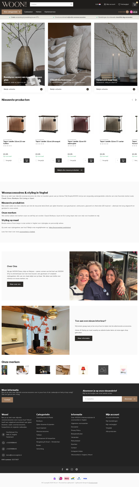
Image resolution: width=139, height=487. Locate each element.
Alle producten (111, 431)
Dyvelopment (93, 483)
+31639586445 (11, 443)
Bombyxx (39, 421)
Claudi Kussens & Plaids (44, 417)
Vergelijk (9, 160)
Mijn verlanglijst (111, 424)
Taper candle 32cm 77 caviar (112, 142)
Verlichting (40, 449)
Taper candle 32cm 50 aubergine (77, 143)
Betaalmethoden (77, 434)
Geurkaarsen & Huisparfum (45, 438)
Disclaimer (74, 427)
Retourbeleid (75, 441)
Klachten (74, 444)
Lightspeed (70, 483)
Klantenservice (50, 12)
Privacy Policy (75, 430)
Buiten (38, 445)
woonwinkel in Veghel (27, 232)
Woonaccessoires (42, 431)
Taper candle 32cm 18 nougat (48, 142)
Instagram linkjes (77, 451)
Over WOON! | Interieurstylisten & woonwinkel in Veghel (83, 418)
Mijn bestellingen (112, 421)
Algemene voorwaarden (79, 423)
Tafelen (39, 435)
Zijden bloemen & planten (45, 424)
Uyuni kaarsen (41, 428)
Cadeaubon (28, 12)
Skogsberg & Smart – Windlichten (48, 442)
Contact (7, 400)
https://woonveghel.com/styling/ (60, 227)
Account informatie (112, 417)
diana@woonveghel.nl (14, 455)
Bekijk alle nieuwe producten (68, 170)
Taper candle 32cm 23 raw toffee (14, 143)
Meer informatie (83, 338)
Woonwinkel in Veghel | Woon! (81, 455)
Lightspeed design (81, 483)
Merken (38, 12)
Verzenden (75, 437)
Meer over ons (15, 284)
